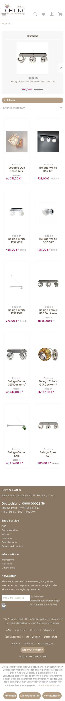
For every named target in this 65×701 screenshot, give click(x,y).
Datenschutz (9, 567)
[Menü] (1, 14)
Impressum (8, 559)
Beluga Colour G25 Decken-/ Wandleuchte (48, 311)
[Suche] (35, 14)
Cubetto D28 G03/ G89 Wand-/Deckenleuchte (17, 169)
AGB (4, 526)
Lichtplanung (49, 630)
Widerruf (6, 534)
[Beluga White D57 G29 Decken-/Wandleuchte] (17, 212)
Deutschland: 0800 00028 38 (23, 503)
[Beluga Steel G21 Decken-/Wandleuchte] (32, 58)
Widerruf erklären (32, 649)
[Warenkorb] (59, 14)
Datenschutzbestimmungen (45, 600)
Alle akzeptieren (30, 695)
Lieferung (7, 538)
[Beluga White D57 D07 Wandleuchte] (17, 283)
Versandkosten (51, 619)
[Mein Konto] (51, 14)
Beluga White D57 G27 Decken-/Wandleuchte (48, 240)
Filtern (10, 100)
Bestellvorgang (10, 542)
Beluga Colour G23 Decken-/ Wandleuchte (17, 383)
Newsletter (7, 563)
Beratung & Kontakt (13, 546)
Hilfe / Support (32, 636)
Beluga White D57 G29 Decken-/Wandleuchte (17, 240)
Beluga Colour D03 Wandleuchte (17, 454)
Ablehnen (10, 695)
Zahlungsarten (10, 530)
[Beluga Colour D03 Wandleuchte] (17, 426)
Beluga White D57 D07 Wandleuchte (17, 311)
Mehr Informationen (49, 685)
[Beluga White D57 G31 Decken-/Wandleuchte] (48, 141)
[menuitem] (1, 14)
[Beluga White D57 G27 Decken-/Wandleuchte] (48, 212)
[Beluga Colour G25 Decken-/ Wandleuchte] (48, 283)
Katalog (34, 630)
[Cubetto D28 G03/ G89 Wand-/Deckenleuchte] (17, 141)
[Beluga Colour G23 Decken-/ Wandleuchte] (17, 355)
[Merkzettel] (43, 14)
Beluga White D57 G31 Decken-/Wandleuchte (48, 169)
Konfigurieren (52, 695)
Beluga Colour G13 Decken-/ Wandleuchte (48, 383)
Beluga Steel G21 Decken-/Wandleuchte (32, 81)
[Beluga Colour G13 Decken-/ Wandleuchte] (48, 355)
